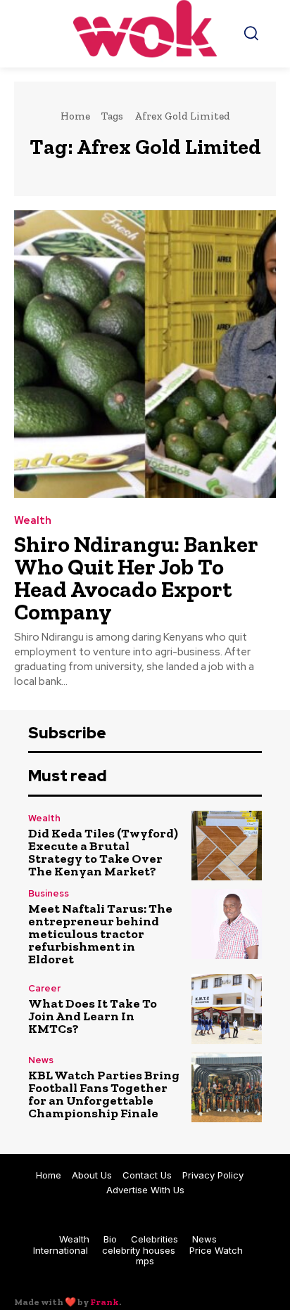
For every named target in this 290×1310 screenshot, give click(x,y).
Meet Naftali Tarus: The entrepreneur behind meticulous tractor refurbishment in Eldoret (100, 934)
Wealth (32, 520)
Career (44, 988)
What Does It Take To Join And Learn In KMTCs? (92, 1016)
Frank (104, 1302)
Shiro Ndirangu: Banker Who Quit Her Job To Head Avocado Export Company (136, 578)
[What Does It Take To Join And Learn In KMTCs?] (226, 1009)
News (40, 1060)
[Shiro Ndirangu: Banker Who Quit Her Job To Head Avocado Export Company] (145, 354)
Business (48, 893)
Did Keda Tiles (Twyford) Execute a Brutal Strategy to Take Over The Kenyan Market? (103, 852)
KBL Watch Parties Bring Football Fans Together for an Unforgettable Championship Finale (103, 1094)
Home (75, 116)
